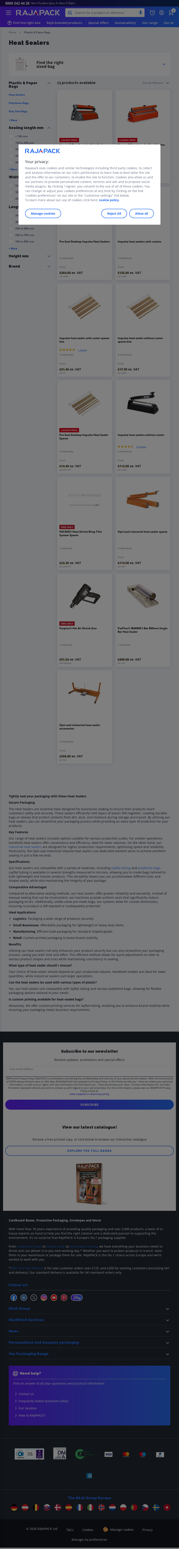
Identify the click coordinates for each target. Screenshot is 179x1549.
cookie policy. (109, 200)
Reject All (114, 213)
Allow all (141, 213)
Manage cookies (43, 213)
